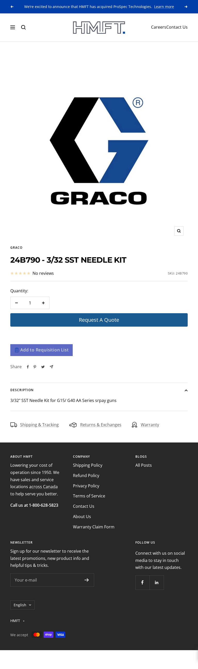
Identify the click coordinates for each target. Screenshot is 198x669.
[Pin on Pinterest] (35, 367)
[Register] (87, 580)
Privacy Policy (86, 486)
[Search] (23, 27)
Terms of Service (89, 496)
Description (22, 390)
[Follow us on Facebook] (142, 582)
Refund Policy (86, 475)
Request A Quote (99, 319)
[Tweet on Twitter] (43, 367)
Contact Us (177, 27)
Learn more (164, 6)
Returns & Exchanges (100, 425)
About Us (82, 516)
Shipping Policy (87, 465)
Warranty (150, 425)
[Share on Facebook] (28, 367)
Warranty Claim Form (93, 527)
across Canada (43, 486)
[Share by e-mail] (51, 366)
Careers (158, 27)
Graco (16, 247)
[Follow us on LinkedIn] (157, 582)
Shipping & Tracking (39, 425)
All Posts (143, 465)
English (20, 604)
